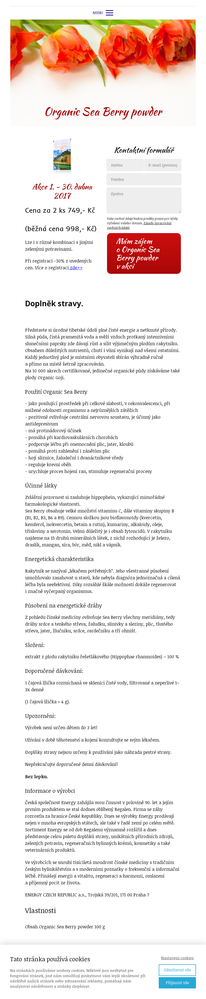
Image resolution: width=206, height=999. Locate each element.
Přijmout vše (177, 982)
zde (76, 268)
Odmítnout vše (177, 970)
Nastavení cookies (177, 957)
